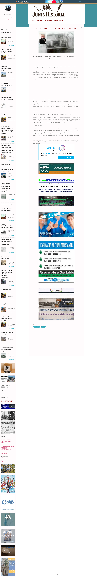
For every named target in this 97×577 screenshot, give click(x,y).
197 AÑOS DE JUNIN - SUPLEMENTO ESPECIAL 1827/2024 (6, 84)
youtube (2, 461)
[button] (81, 28)
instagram (2, 459)
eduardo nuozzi (37, 326)
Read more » (12, 45)
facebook (2, 457)
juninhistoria (7, 14)
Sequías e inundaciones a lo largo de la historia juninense (7, 226)
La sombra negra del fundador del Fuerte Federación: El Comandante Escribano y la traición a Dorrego (7, 149)
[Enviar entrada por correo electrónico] (33, 324)
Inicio (33, 20)
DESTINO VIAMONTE (48, 20)
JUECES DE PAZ (4, 448)
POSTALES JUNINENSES (58, 20)
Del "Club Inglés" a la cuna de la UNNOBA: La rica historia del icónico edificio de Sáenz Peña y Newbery (7, 130)
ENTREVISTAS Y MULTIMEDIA (6, 401)
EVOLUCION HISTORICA (6, 438)
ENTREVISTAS (39, 20)
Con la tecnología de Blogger (57, 571)
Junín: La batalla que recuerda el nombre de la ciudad (6, 51)
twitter (2, 460)
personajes (43, 326)
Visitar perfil (7, 19)
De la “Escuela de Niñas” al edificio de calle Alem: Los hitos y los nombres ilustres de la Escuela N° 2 (7, 168)
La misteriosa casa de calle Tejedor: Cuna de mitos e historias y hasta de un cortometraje (6, 274)
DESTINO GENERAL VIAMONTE (7, 400)
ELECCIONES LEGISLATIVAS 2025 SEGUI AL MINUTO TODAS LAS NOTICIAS (7, 452)
